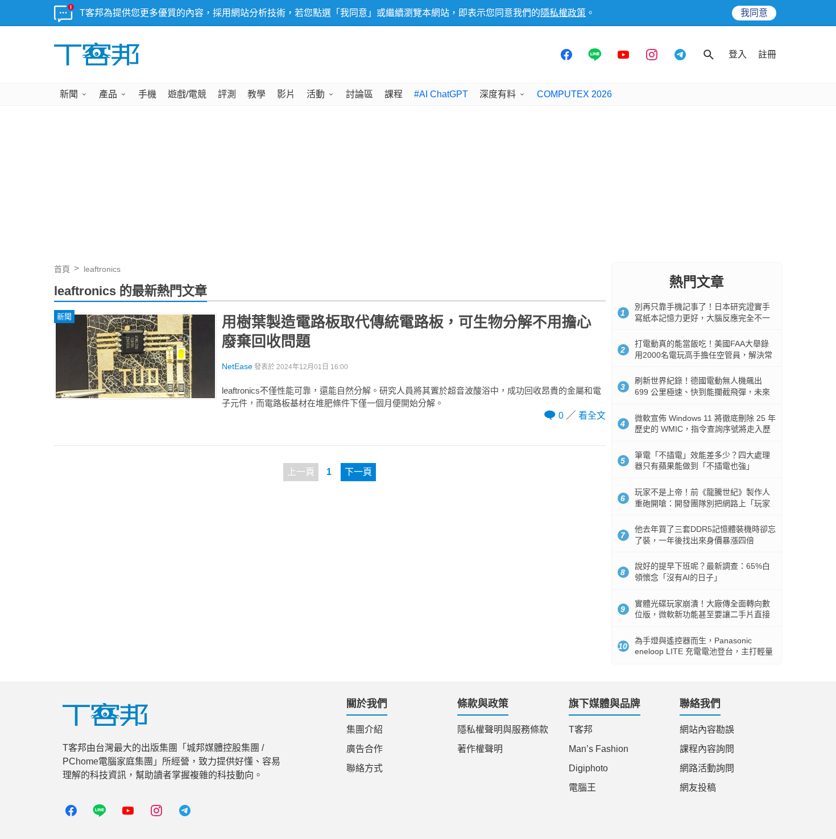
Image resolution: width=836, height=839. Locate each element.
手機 (147, 94)
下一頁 (358, 472)
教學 (256, 94)
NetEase (237, 366)
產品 (108, 94)
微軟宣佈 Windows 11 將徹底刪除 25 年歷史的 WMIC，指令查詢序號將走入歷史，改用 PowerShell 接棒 (705, 429)
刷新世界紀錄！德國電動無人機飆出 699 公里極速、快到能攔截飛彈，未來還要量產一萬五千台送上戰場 (702, 391)
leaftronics (102, 269)
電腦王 (582, 787)
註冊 (767, 54)
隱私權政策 (563, 13)
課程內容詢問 (707, 749)
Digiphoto (588, 768)
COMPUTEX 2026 (574, 94)
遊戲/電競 (187, 94)
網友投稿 (698, 787)
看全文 (592, 415)
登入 (738, 54)
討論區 (359, 94)
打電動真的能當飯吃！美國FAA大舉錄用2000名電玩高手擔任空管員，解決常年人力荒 (703, 354)
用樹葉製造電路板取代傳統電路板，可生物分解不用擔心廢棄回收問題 (406, 331)
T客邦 (581, 729)
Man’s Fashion (598, 749)
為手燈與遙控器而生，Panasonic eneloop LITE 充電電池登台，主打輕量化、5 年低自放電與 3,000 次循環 (704, 651)
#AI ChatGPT (441, 94)
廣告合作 (364, 749)
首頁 (62, 269)
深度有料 (497, 94)
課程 (393, 94)
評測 (227, 94)
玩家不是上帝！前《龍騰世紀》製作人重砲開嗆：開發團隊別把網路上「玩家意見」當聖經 (702, 503)
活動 (316, 94)
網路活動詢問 (707, 768)
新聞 (69, 94)
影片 (286, 94)
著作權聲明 (480, 749)
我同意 (754, 13)
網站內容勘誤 (707, 729)
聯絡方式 (364, 768)
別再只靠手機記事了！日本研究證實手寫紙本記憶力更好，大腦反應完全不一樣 (702, 317)
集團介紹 (364, 729)
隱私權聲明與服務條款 (502, 729)
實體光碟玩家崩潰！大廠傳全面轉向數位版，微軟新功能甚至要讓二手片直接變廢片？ (702, 614)
